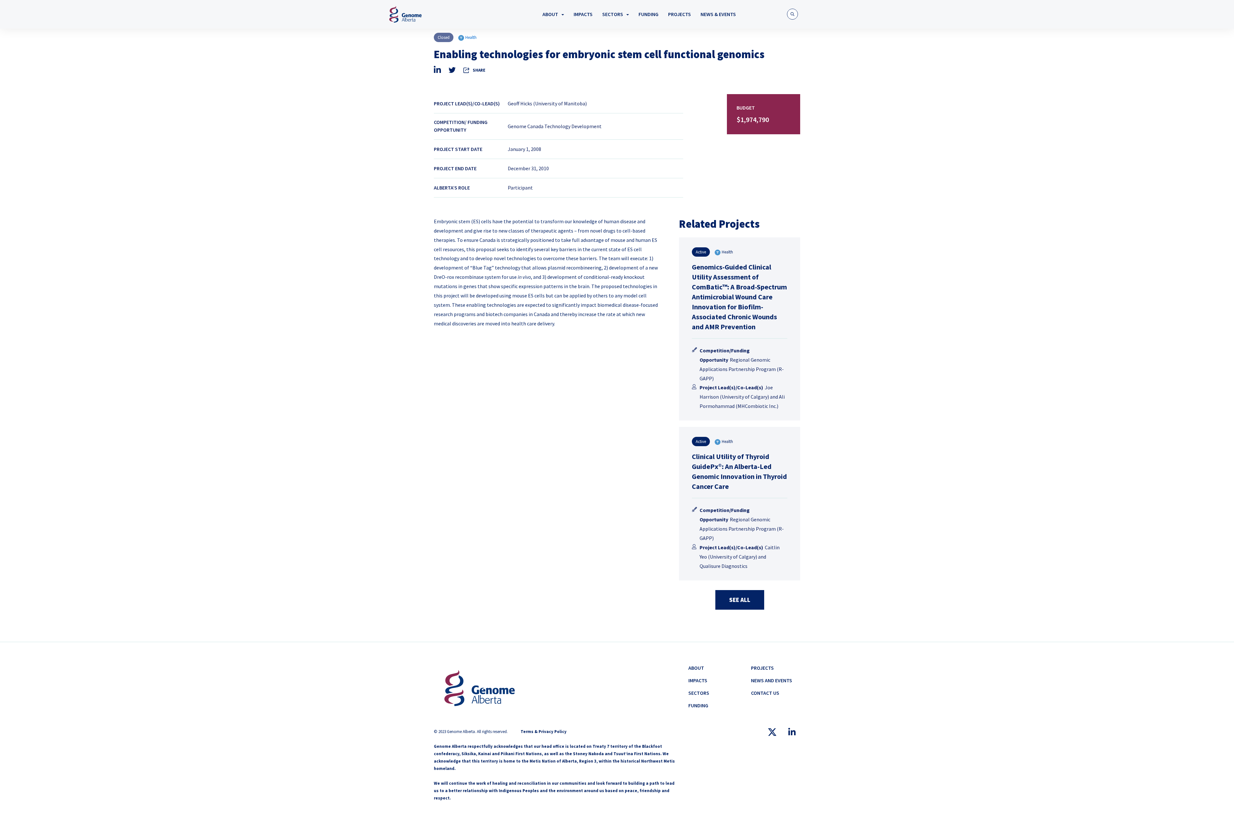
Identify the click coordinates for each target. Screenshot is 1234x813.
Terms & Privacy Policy (544, 731)
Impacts (583, 14)
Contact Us (765, 693)
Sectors (612, 14)
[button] (792, 14)
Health (471, 37)
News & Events (718, 14)
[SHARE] (466, 70)
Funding (648, 14)
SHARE (479, 70)
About (550, 14)
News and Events (771, 680)
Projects (679, 14)
